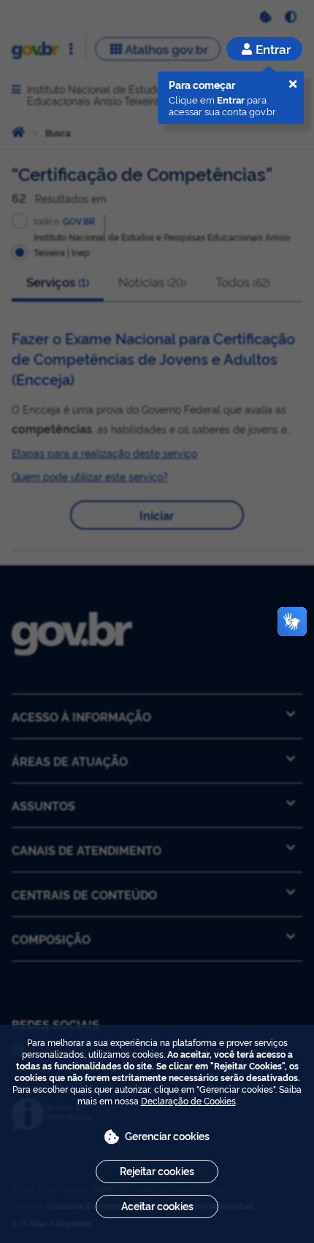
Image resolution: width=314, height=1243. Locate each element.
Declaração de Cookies (188, 1100)
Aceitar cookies (157, 1205)
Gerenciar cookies (167, 1135)
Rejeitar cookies (157, 1170)
